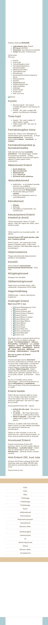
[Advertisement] (24, 17)
